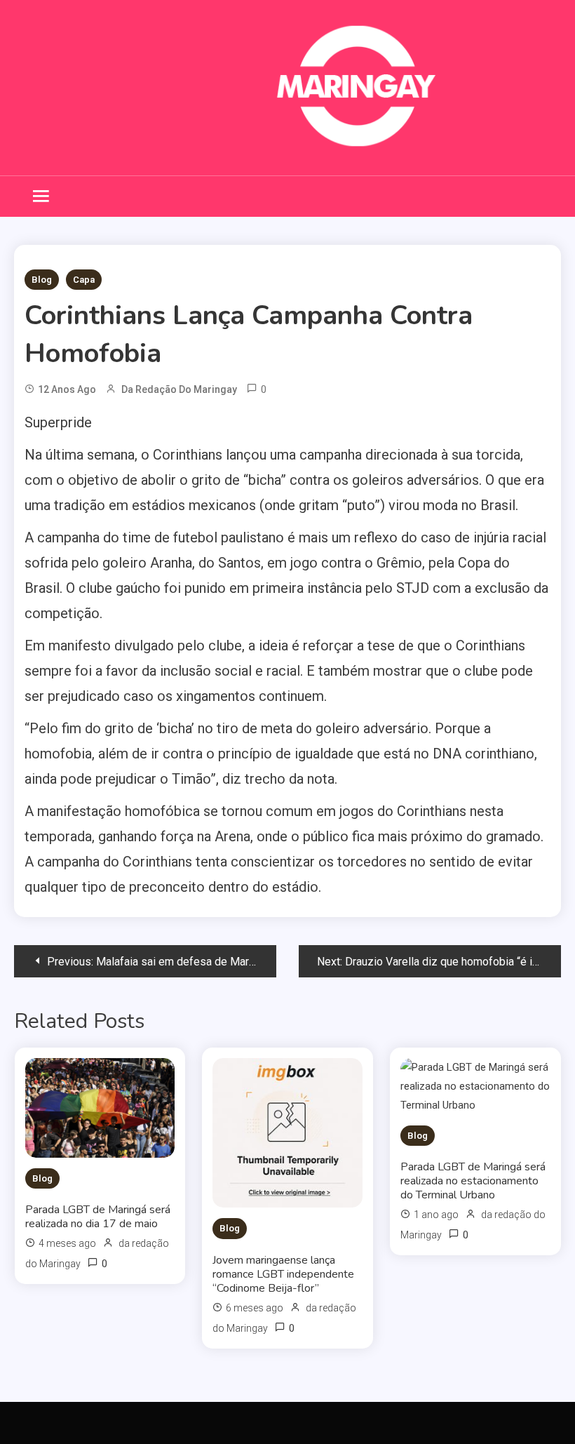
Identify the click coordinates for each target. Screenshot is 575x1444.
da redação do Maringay (179, 389)
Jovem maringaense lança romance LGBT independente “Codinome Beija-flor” (283, 1274)
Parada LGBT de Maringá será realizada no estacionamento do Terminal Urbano (473, 1181)
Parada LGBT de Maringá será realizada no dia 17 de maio (97, 1217)
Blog (42, 279)
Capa (84, 279)
